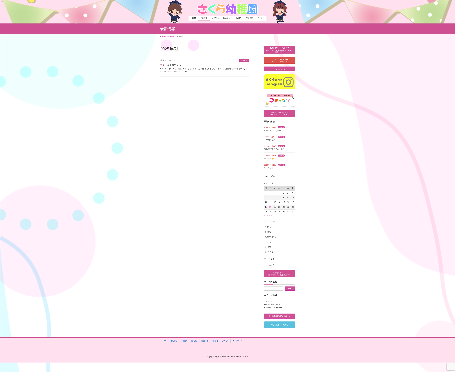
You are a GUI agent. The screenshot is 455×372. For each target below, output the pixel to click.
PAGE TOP (443, 359)
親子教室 (268, 247)
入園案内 (184, 341)
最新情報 (174, 341)
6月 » (271, 215)
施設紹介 (204, 341)
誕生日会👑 (269, 158)
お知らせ (244, 60)
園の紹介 (194, 341)
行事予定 (268, 242)
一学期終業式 (269, 140)
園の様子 (268, 232)
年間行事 (215, 341)
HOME (164, 341)
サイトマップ (237, 341)
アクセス (225, 341)
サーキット (268, 168)
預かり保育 (269, 252)
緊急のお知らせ (270, 237)
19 (270, 207)
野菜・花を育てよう (170, 65)
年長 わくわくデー (272, 130)
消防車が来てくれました (274, 149)
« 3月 (266, 215)
